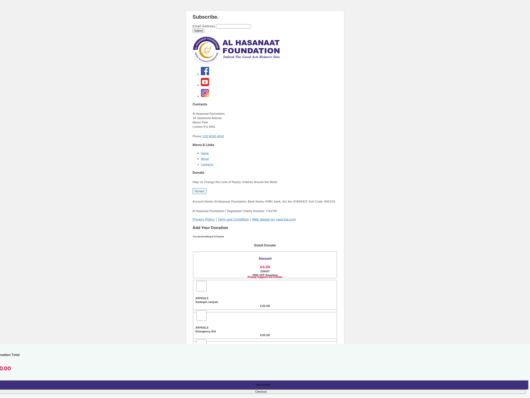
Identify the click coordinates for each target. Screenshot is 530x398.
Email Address (204, 26)
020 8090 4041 (213, 136)
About (205, 158)
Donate (199, 191)
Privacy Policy (204, 219)
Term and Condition (233, 219)
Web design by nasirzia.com (274, 219)
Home (205, 153)
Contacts (207, 164)
